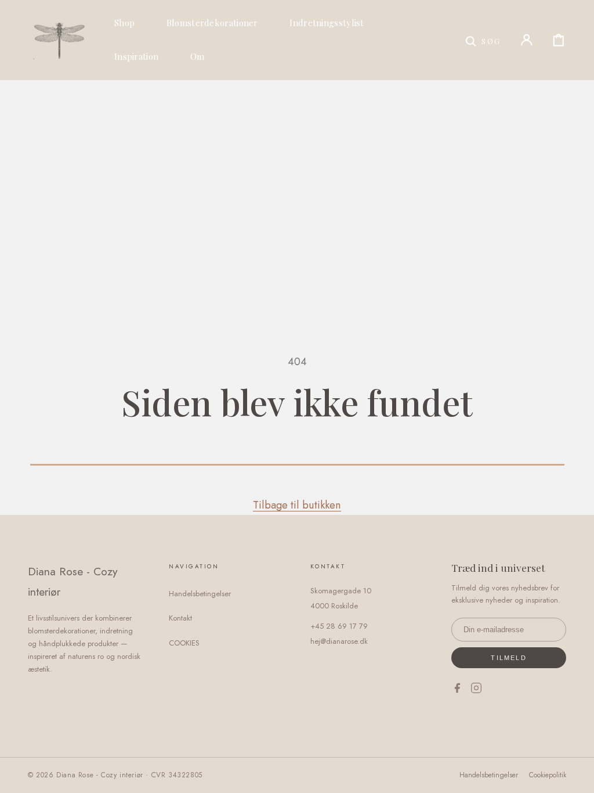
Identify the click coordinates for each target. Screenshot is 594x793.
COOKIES (184, 642)
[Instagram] (476, 690)
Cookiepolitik (547, 775)
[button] (483, 39)
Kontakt (180, 617)
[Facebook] (457, 690)
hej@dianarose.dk (339, 641)
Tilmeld (508, 657)
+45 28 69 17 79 (339, 626)
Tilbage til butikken (297, 505)
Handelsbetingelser (200, 593)
